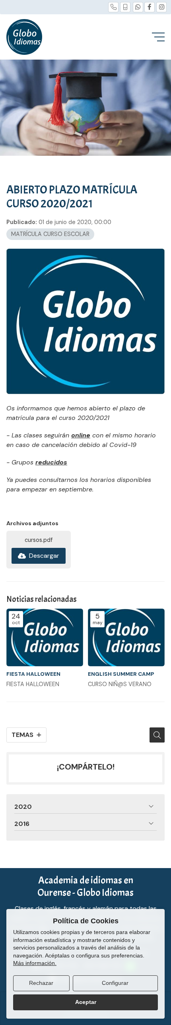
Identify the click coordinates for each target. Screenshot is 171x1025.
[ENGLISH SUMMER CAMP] (126, 637)
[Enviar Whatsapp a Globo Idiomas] (138, 7)
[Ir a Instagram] (161, 7)
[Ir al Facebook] (149, 7)
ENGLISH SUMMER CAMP (121, 674)
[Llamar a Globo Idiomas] (113, 7)
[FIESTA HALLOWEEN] (44, 637)
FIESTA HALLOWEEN (33, 674)
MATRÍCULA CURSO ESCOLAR (50, 234)
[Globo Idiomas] (24, 37)
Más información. (34, 963)
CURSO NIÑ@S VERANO (120, 684)
